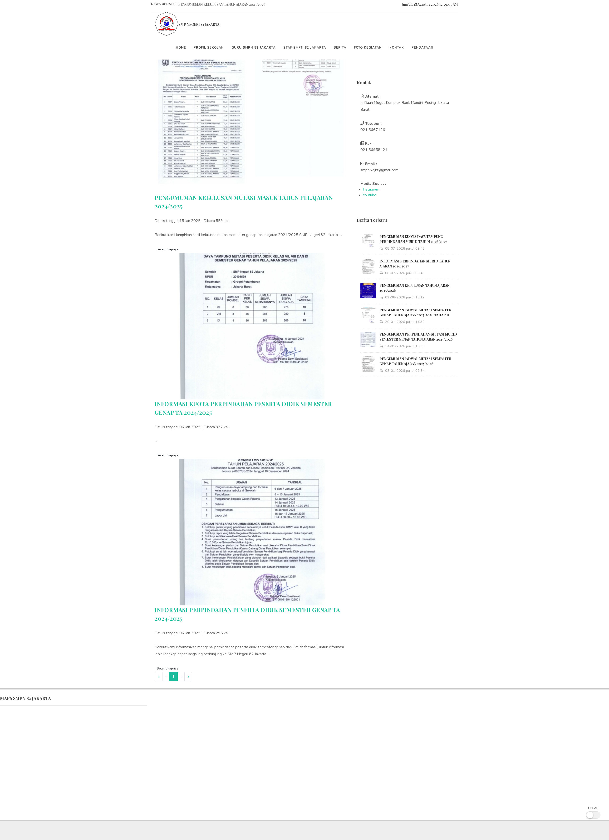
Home (181, 47)
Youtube (369, 195)
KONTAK (396, 47)
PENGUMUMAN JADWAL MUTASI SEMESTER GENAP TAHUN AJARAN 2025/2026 (415, 361)
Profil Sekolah (209, 47)
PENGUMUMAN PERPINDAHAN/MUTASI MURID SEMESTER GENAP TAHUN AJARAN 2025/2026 (418, 337)
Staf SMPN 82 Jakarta (304, 47)
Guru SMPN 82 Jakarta (253, 47)
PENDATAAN (422, 47)
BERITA (340, 47)
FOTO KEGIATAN (368, 47)
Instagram (371, 189)
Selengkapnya (167, 249)
